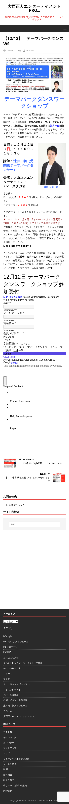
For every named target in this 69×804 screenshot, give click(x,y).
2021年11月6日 (13, 50)
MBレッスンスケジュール (15, 641)
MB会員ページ (10, 646)
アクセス (7, 731)
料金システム (9, 779)
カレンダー (8, 742)
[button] (64, 28)
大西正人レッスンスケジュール (18, 716)
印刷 (5, 769)
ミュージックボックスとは (16, 758)
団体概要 (7, 774)
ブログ (6, 678)
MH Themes (54, 800)
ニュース (7, 673)
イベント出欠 (9, 737)
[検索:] (35, 524)
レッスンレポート (12, 689)
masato (30, 50)
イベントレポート (12, 668)
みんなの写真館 (11, 657)
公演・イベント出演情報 (15, 700)
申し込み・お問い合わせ (15, 785)
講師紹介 (7, 790)
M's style (7, 636)
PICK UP (7, 652)
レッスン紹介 (9, 764)
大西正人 (7, 710)
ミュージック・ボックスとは (17, 684)
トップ (6, 753)
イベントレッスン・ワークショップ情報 (23, 662)
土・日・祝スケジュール (15, 705)
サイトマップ (9, 747)
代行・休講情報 (11, 694)
